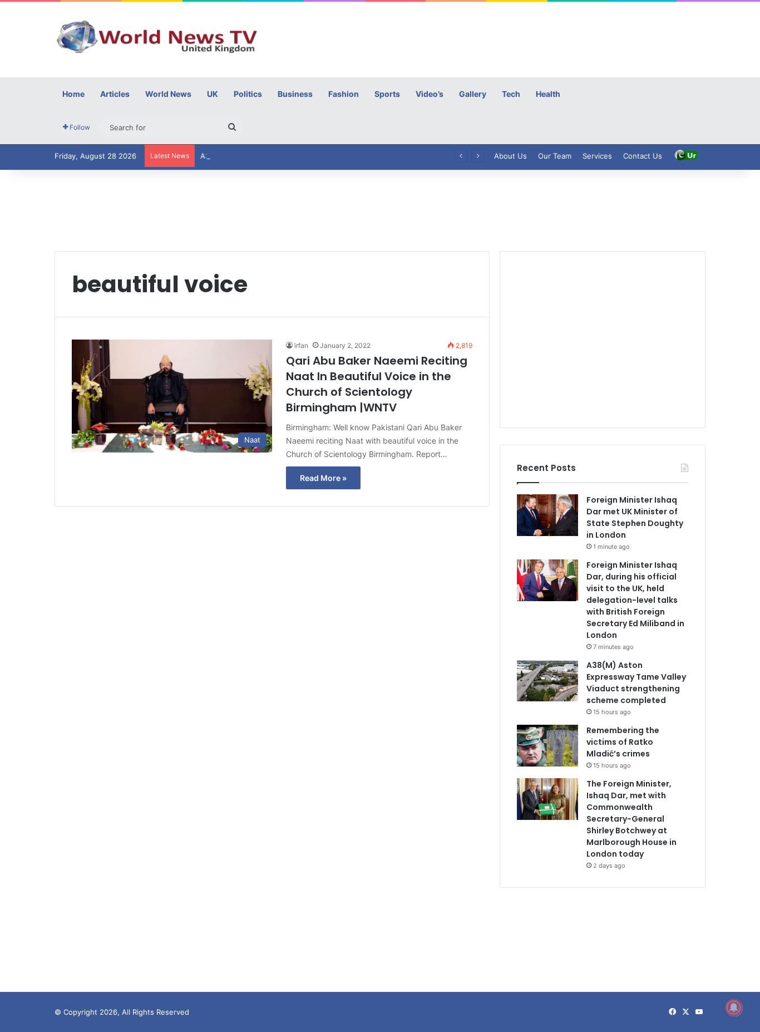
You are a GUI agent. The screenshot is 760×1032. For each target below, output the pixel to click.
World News (168, 94)
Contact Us (642, 155)
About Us (510, 155)
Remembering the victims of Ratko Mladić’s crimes (622, 742)
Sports (387, 94)
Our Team (554, 155)
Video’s (429, 94)
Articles (115, 94)
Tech (511, 94)
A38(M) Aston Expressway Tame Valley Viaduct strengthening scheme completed (636, 683)
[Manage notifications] (734, 1007)
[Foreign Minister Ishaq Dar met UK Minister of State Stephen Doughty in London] (547, 515)
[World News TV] (157, 36)
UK (212, 94)
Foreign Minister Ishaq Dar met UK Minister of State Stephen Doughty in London (634, 517)
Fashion (343, 94)
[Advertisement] (491, 38)
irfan (301, 345)
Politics (248, 94)
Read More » (323, 478)
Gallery (472, 94)
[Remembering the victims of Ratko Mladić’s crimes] (547, 745)
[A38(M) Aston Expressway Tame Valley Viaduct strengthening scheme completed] (547, 680)
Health (548, 94)
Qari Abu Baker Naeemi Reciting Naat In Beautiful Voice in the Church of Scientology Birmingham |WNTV (376, 384)
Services (597, 155)
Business (295, 94)
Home (73, 94)
